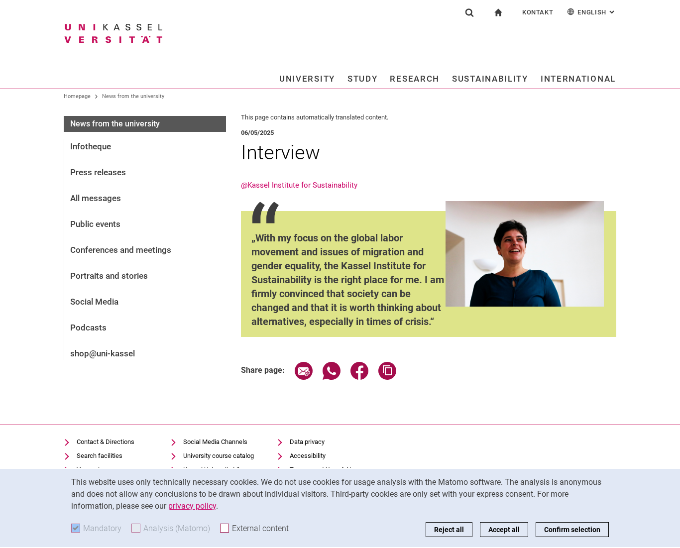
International (578, 79)
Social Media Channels (215, 441)
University (307, 79)
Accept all (504, 530)
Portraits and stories (109, 276)
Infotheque (90, 146)
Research (415, 79)
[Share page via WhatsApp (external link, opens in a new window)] (331, 377)
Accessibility (308, 455)
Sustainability (490, 79)
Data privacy (307, 441)
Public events (95, 224)
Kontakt (538, 12)
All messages (95, 198)
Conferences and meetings (120, 250)
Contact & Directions (105, 441)
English (596, 12)
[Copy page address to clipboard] (387, 377)
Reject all (449, 530)
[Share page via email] (304, 377)
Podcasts (88, 327)
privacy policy (192, 506)
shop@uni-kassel (102, 353)
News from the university (133, 96)
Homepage (77, 96)
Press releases (98, 172)
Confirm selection (572, 530)
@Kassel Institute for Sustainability (299, 185)
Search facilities (99, 455)
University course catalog (218, 455)
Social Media (94, 302)
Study (362, 79)
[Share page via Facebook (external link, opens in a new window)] (359, 377)
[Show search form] (469, 12)
